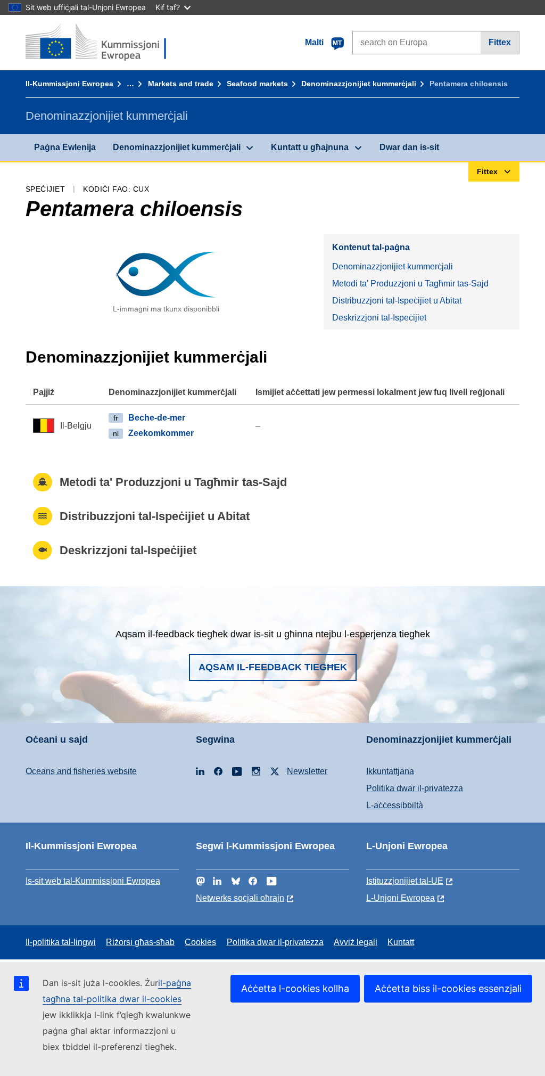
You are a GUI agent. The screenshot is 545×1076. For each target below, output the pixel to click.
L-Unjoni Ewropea (400, 897)
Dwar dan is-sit (409, 147)
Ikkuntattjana (390, 771)
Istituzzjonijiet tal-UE (404, 880)
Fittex (500, 42)
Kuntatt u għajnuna (310, 147)
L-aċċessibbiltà (394, 805)
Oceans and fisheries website (81, 771)
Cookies (200, 942)
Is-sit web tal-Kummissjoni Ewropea (93, 880)
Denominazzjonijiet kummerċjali (358, 83)
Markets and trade (180, 83)
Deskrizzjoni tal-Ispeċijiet (379, 317)
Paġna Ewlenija (65, 147)
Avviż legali (355, 942)
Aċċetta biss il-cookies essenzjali (448, 988)
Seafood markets (257, 83)
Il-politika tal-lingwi (61, 942)
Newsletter (307, 771)
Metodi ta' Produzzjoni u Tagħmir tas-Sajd (410, 283)
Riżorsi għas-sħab (140, 942)
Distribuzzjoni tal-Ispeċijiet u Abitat (396, 300)
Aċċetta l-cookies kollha (295, 988)
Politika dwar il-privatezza (414, 788)
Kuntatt (400, 942)
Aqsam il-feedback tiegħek (273, 667)
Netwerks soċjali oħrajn (240, 897)
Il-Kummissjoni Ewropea (69, 83)
